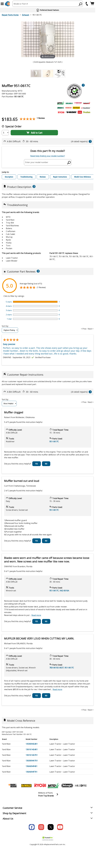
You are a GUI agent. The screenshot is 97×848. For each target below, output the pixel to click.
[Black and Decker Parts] (13, 786)
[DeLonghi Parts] (67, 786)
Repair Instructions (60, 176)
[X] (51, 827)
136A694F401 (31, 766)
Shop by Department (14, 813)
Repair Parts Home (10, 15)
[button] (2, 3)
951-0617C (54, 441)
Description (9, 176)
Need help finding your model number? (47, 156)
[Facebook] (32, 827)
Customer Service (12, 807)
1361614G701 (32, 755)
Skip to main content (47, 9)
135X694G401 (32, 744)
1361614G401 (32, 749)
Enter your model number (36, 162)
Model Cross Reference (82, 176)
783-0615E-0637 (56, 667)
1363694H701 (32, 760)
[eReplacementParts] (7, 3)
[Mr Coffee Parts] (81, 786)
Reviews (43, 176)
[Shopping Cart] (92, 3)
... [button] (35, 615)
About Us (8, 818)
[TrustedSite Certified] (48, 838)
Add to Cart (36, 132)
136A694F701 (31, 771)
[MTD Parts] (54, 786)
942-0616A (64, 590)
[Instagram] (41, 827)
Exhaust (25, 15)
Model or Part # (21, 3)
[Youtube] (60, 827)
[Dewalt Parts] (26, 786)
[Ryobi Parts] (40, 786)
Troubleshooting (26, 176)
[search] (80, 4)
